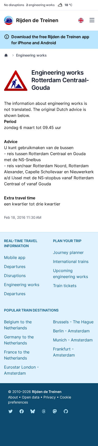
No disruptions (14, 5)
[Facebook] (21, 411)
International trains (70, 261)
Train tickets (64, 285)
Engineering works (31, 55)
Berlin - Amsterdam (71, 330)
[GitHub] (65, 411)
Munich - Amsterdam (73, 339)
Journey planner (68, 252)
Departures (14, 266)
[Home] (7, 55)
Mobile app (14, 257)
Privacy (49, 397)
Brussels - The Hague (73, 321)
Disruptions (15, 275)
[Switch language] (80, 20)
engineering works (40, 5)
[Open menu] (91, 20)
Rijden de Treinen (47, 391)
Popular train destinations (31, 310)
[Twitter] (10, 411)
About (13, 397)
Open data (30, 397)
